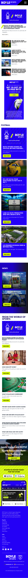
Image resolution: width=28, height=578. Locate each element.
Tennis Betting (4, 526)
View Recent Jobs (5, 544)
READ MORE (7, 156)
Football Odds (4, 523)
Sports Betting (4, 521)
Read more (6, 346)
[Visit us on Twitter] (6, 549)
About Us (3, 539)
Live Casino (4, 529)
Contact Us (4, 537)
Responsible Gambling (6, 542)
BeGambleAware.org (20, 564)
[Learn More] (8, 476)
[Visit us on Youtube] (8, 549)
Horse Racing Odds (5, 525)
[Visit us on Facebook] (3, 549)
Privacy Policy (4, 541)
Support (3, 536)
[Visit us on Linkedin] (11, 549)
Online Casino (4, 531)
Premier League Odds (6, 528)
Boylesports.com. (13, 570)
